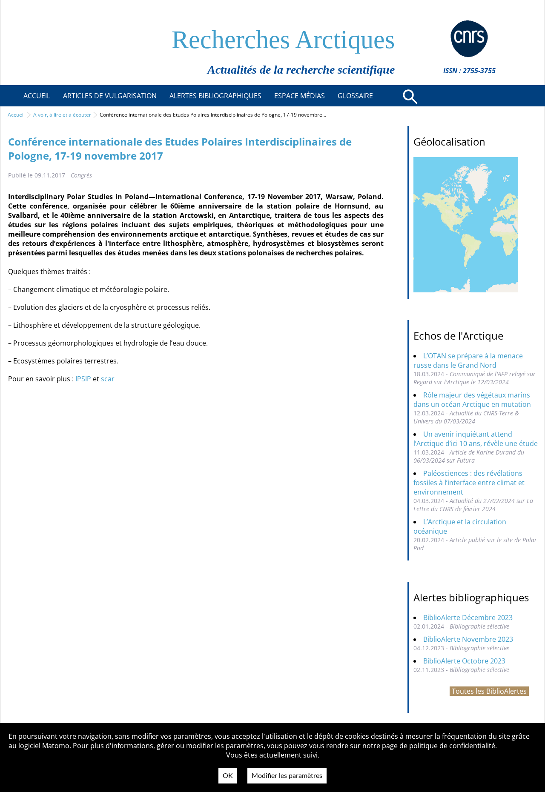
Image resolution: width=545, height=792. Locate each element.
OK (228, 775)
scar (108, 378)
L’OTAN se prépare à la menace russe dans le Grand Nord (468, 360)
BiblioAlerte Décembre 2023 (468, 617)
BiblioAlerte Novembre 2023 (468, 639)
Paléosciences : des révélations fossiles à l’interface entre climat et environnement (469, 483)
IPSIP (83, 378)
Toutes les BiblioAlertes (489, 691)
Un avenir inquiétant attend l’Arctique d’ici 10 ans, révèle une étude (475, 438)
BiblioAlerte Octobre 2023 (464, 661)
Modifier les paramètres (287, 775)
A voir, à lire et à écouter (62, 114)
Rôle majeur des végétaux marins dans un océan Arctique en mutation (472, 399)
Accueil (16, 114)
